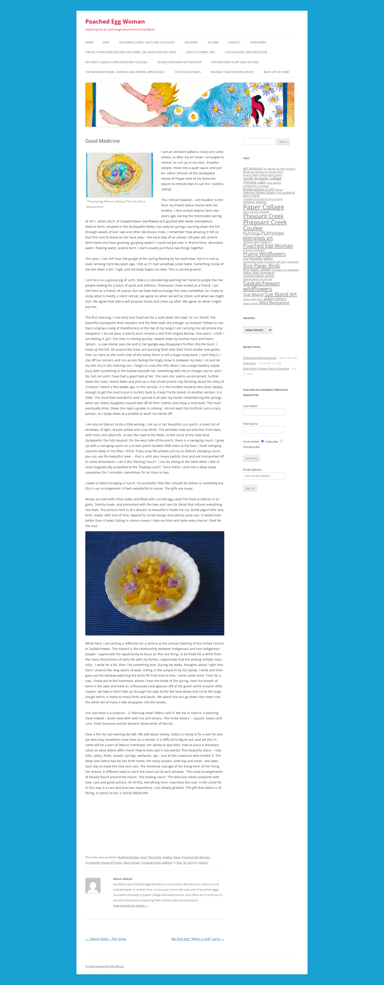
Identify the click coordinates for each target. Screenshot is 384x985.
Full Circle (249, 363)
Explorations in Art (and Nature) (235, 62)
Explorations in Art (259, 189)
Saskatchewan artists (258, 276)
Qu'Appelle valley (258, 258)
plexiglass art (258, 237)
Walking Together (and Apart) (232, 72)
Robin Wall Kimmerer (259, 273)
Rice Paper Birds (261, 265)
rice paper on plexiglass (285, 269)
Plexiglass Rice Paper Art (257, 241)
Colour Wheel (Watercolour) (246, 52)
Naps (177, 857)
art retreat (269, 168)
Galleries (191, 42)
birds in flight (250, 175)
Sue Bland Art (280, 294)
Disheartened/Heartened (259, 358)
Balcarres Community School (259, 171)
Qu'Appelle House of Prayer (103, 863)
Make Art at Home (276, 72)
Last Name (250, 406)
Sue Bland (253, 294)
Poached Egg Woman (115, 21)
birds (280, 171)
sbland (202, 863)
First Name (250, 424)
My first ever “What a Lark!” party (198, 939)
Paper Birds (258, 42)
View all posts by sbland (130, 906)
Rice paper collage (256, 269)
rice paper (292, 261)
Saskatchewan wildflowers (261, 285)
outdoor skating (254, 202)
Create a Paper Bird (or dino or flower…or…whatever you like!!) (130, 52)
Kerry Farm (251, 195)
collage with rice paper (256, 185)
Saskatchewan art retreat (257, 279)
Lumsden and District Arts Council (262, 199)
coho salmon (273, 182)
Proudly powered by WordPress (104, 966)
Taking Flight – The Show (105, 939)
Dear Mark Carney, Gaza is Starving (266, 368)
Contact (234, 42)
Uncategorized (150, 863)
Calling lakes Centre (270, 175)
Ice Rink (213, 42)
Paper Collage (263, 206)
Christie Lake (254, 182)
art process (252, 168)
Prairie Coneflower (254, 250)
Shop (105, 42)
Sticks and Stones (188, 72)
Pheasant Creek (263, 216)
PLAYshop (251, 233)
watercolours (275, 298)
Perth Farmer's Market (256, 212)
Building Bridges (128, 857)
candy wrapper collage (262, 178)
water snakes (250, 303)
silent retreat (131, 863)
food (143, 857)
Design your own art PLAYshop (179, 62)
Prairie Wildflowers (264, 253)
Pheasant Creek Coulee (265, 225)
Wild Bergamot (274, 303)
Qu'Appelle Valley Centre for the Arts (264, 261)
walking (167, 863)
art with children (286, 168)
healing (167, 857)
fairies (279, 189)
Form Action (251, 442)
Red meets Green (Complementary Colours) (116, 62)
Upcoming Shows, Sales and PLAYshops (147, 42)
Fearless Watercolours (259, 192)
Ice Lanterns (286, 192)
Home (89, 42)
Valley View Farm (253, 299)
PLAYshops (272, 233)
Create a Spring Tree (200, 52)
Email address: (252, 470)
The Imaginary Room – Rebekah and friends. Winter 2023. (125, 72)
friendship (154, 857)
